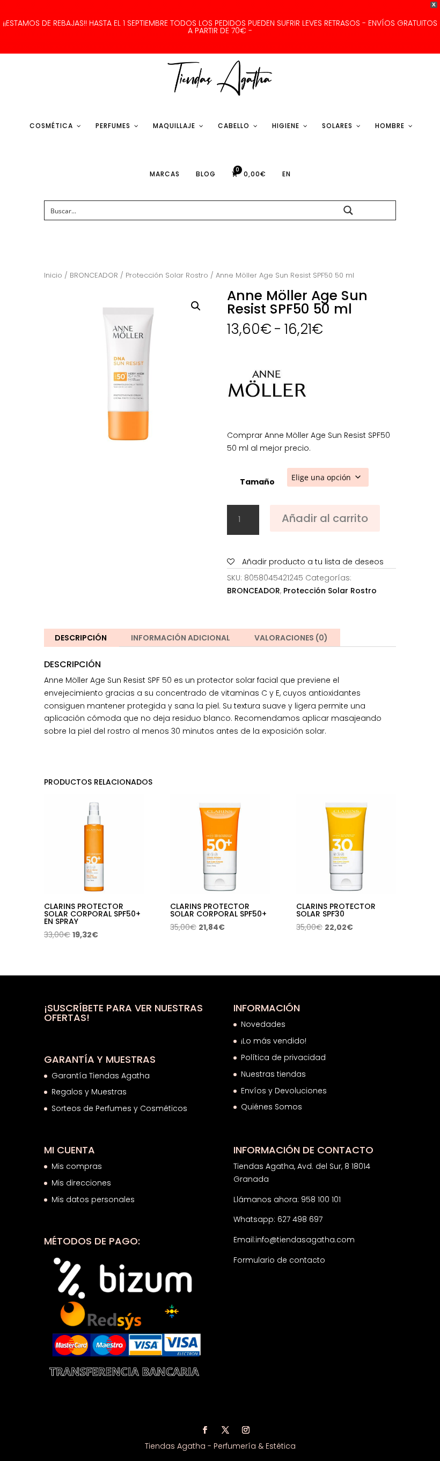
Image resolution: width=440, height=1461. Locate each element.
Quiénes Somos (271, 1106)
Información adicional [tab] (180, 637)
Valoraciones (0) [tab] (291, 637)
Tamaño (257, 481)
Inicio (53, 275)
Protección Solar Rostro (167, 275)
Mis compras (77, 1166)
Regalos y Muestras (89, 1091)
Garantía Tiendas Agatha (101, 1075)
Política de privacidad (283, 1057)
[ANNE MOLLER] (267, 387)
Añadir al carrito (325, 518)
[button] (196, 306)
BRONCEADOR (94, 275)
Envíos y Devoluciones (285, 1090)
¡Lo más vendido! (273, 1040)
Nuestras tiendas (274, 1074)
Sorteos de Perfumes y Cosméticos (119, 1108)
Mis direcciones (81, 1182)
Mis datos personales (93, 1199)
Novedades (263, 1024)
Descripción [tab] (81, 637)
